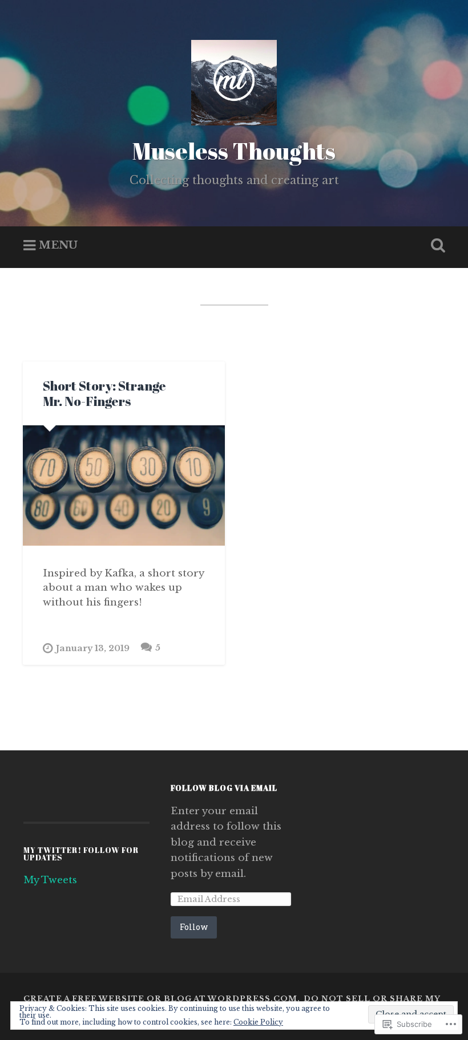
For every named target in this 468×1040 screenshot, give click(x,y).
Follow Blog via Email (224, 788)
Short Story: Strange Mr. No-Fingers (104, 393)
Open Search (435, 245)
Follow (194, 926)
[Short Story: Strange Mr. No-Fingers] (124, 485)
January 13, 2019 (93, 648)
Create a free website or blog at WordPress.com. (161, 998)
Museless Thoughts (234, 150)
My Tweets (50, 880)
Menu (58, 245)
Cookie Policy (258, 1022)
